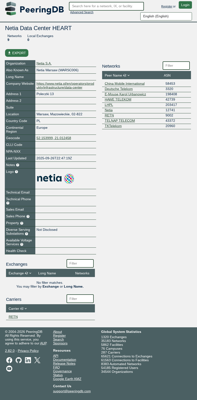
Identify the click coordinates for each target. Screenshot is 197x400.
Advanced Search (81, 12)
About (57, 332)
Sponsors (60, 343)
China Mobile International (125, 83)
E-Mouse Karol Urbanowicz (125, 94)
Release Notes (64, 363)
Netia (109, 110)
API (55, 356)
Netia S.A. (44, 63)
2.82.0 (10, 351)
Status (58, 375)
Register (166, 6)
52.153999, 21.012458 (54, 138)
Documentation (64, 359)
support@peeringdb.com (72, 391)
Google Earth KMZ (67, 379)
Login (185, 5)
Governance (62, 371)
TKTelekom (113, 126)
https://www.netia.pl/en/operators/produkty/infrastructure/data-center (65, 85)
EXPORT (16, 53)
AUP (43, 343)
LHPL (109, 105)
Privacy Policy (28, 351)
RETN (13, 317)
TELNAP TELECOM (120, 121)
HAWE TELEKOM (118, 99)
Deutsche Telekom (119, 89)
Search (58, 339)
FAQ (56, 367)
